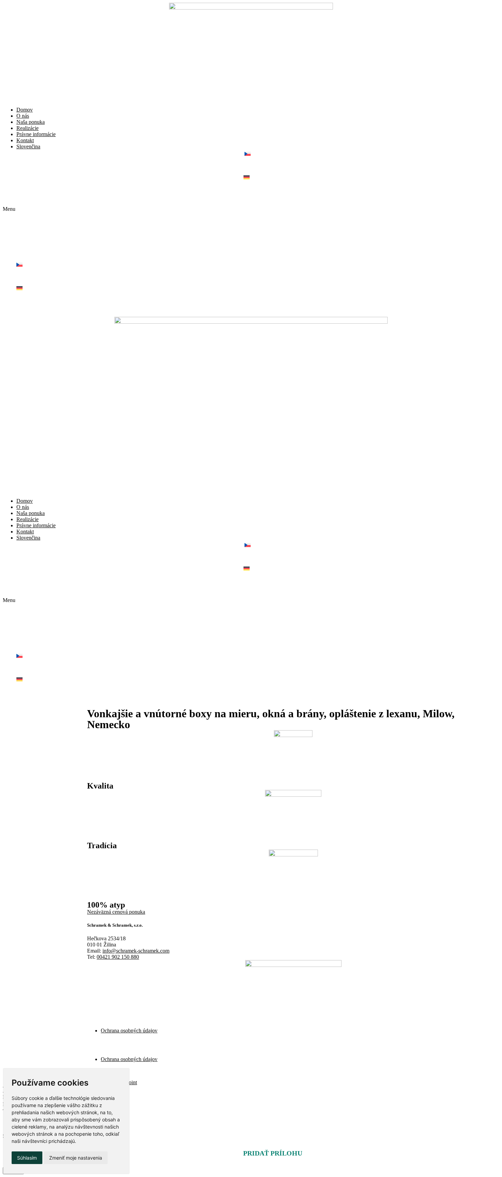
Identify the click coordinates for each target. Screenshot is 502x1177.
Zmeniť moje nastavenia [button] (75, 1158)
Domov (24, 110)
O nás (22, 116)
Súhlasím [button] (27, 1158)
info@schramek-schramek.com (135, 951)
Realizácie (27, 128)
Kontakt (25, 140)
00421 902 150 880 (118, 957)
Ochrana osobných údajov (129, 1030)
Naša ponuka (30, 122)
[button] (251, 209)
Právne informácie (36, 134)
